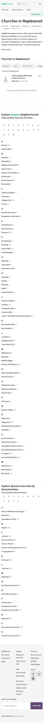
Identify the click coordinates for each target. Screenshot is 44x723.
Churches (5, 10)
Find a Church (21, 684)
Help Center (35, 664)
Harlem (4, 280)
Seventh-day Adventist (10, 627)
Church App (20, 672)
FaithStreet (7, 4)
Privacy (17, 716)
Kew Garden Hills (8, 324)
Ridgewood (5, 422)
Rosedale (5, 429)
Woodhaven (6, 469)
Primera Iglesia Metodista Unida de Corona (22, 79)
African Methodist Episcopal (12, 511)
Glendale (4, 261)
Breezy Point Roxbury (10, 172)
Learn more (6, 49)
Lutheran (5, 568)
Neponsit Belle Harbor (10, 372)
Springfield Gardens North (11, 446)
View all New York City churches (17, 117)
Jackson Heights (8, 300)
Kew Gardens (6, 328)
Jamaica (4, 304)
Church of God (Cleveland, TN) (13, 547)
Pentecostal (6, 602)
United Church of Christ (10, 635)
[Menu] (40, 3)
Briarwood (5, 176)
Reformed (5, 618)
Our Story (5, 654)
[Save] (40, 76)
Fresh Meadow (7, 252)
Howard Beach (7, 292)
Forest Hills (5, 248)
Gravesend (5, 264)
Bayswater (5, 161)
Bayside (4, 157)
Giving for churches (20, 656)
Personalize (37, 14)
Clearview (5, 196)
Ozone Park (5, 392)
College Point (6, 200)
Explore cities (21, 688)
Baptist (4, 527)
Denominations (17, 10)
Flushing (4, 244)
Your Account (36, 654)
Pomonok (5, 401)
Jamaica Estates (7, 308)
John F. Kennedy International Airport (16, 316)
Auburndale (6, 149)
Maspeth (4, 356)
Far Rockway (6, 241)
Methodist (5, 577)
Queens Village (7, 409)
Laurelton (5, 336)
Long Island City (7, 344)
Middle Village (6, 360)
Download (20, 675)
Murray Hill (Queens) (9, 364)
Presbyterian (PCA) (8, 606)
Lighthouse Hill (7, 340)
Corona (4, 204)
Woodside (5, 473)
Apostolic (5, 515)
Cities (28, 10)
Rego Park (5, 418)
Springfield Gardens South (12, 449)
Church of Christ (7, 540)
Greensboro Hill (7, 268)
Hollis (3, 288)
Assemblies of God (8, 519)
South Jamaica (7, 438)
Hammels (5, 277)
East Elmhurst (7, 225)
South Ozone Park (8, 442)
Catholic (4, 536)
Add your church (19, 692)
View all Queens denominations (14, 492)
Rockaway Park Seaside (10, 426)
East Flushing (6, 228)
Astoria (4, 145)
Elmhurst (5, 232)
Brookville (5, 184)
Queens (15, 115)
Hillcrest (4, 284)
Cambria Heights (8, 192)
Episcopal (5, 560)
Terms (23, 716)
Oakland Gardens (8, 385)
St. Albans (5, 453)
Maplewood (6, 353)
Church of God (7, 543)
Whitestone (6, 465)
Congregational (7, 551)
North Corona (6, 376)
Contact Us (5, 658)
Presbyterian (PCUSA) (10, 610)
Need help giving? (35, 659)
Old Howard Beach (8, 389)
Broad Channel (7, 180)
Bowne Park (6, 169)
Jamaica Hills (6, 312)
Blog (3, 661)
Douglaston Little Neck (10, 216)
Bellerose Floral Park (9, 165)
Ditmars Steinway (8, 212)
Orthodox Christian (9, 594)
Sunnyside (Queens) (9, 457)
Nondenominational (9, 585)
